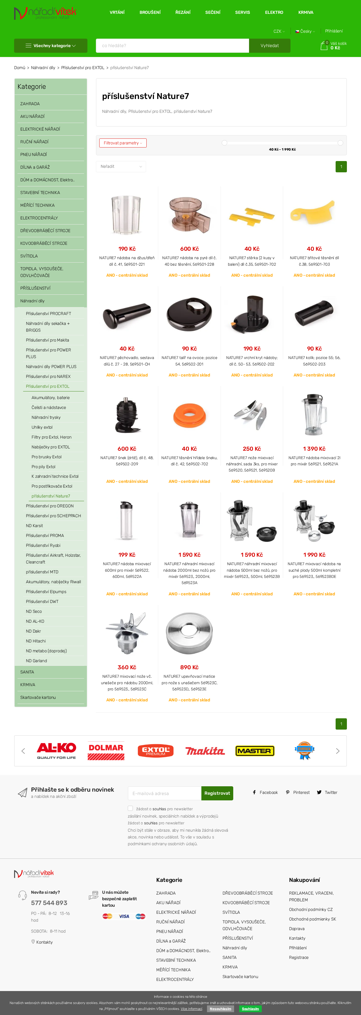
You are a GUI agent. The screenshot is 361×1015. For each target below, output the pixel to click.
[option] (56, 750)
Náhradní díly (43, 67)
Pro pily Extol (43, 466)
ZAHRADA (30, 103)
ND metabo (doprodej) (46, 650)
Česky (306, 31)
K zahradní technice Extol (55, 476)
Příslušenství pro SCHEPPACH (53, 515)
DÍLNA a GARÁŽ (35, 167)
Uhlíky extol (42, 427)
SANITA (27, 672)
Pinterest (301, 792)
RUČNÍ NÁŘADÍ (34, 141)
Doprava (297, 928)
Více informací (191, 1009)
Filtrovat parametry (122, 143)
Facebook (268, 792)
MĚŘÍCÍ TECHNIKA (37, 205)
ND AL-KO (35, 621)
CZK (278, 31)
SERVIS (242, 12)
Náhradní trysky (46, 417)
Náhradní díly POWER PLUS (51, 366)
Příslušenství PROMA (45, 535)
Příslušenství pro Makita (47, 340)
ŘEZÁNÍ (182, 12)
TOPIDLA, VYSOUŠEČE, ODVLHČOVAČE (41, 272)
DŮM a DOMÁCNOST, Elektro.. (47, 179)
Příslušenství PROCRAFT (48, 313)
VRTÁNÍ (117, 12)
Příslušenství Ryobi (43, 545)
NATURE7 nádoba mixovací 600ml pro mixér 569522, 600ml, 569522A (127, 570)
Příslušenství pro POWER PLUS (48, 353)
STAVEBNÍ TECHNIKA (40, 192)
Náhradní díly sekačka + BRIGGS (48, 327)
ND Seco (34, 611)
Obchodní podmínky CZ (311, 909)
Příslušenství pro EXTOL (83, 67)
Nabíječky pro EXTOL (51, 447)
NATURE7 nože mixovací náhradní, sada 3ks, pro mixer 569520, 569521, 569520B (252, 464)
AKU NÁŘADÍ (32, 116)
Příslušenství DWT (42, 601)
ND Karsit (34, 525)
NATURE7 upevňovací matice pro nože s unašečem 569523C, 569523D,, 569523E (189, 682)
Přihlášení (334, 31)
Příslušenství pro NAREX (48, 376)
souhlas (159, 809)
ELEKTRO (274, 12)
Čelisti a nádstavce (49, 407)
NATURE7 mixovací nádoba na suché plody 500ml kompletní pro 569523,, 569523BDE (314, 570)
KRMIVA (305, 12)
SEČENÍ (212, 12)
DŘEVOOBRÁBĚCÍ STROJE (45, 230)
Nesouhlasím (220, 1009)
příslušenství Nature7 (51, 496)
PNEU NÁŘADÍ (33, 154)
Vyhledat (270, 45)
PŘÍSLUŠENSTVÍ (35, 288)
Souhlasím (250, 1009)
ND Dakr (33, 631)
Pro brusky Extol (46, 456)
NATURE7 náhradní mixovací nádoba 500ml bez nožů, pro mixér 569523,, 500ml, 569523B (252, 570)
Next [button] (338, 751)
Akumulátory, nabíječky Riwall (53, 581)
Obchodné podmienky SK (312, 919)
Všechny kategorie (52, 45)
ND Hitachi (36, 641)
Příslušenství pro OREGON (49, 505)
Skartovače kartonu (38, 697)
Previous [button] (23, 751)
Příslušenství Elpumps (46, 591)
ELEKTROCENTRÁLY (39, 218)
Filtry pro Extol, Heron (52, 437)
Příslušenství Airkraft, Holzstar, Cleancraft (53, 559)
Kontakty (44, 942)
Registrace (299, 957)
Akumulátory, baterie (51, 397)
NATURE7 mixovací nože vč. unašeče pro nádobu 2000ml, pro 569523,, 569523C (127, 682)
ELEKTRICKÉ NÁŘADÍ (40, 129)
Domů (19, 67)
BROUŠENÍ (150, 12)
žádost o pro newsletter (164, 809)
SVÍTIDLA (29, 256)
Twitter (330, 792)
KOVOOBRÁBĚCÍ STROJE (43, 243)
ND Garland (36, 660)
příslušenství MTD (42, 571)
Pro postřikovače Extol (52, 486)
